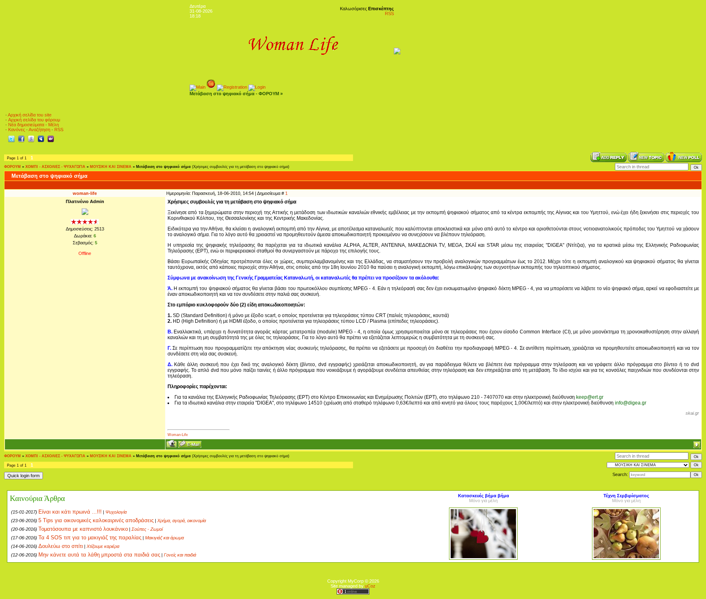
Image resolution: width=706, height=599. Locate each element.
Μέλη (53, 124)
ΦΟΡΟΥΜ (12, 167)
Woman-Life (178, 435)
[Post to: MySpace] (41, 138)
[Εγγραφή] (232, 87)
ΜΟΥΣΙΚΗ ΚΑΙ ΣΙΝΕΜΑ (111, 167)
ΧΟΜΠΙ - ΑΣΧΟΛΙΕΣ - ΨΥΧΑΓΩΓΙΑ (55, 167)
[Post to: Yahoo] (51, 138)
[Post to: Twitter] (11, 138)
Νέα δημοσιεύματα (26, 124)
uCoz (370, 585)
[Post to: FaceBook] (21, 138)
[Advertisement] (552, 126)
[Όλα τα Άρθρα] (211, 87)
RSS (389, 13)
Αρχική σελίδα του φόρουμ (34, 119)
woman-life (85, 193)
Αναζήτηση (39, 129)
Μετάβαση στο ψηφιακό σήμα (163, 167)
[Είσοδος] (257, 87)
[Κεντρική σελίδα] (198, 87)
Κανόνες (16, 129)
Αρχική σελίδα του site (29, 114)
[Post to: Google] (31, 138)
